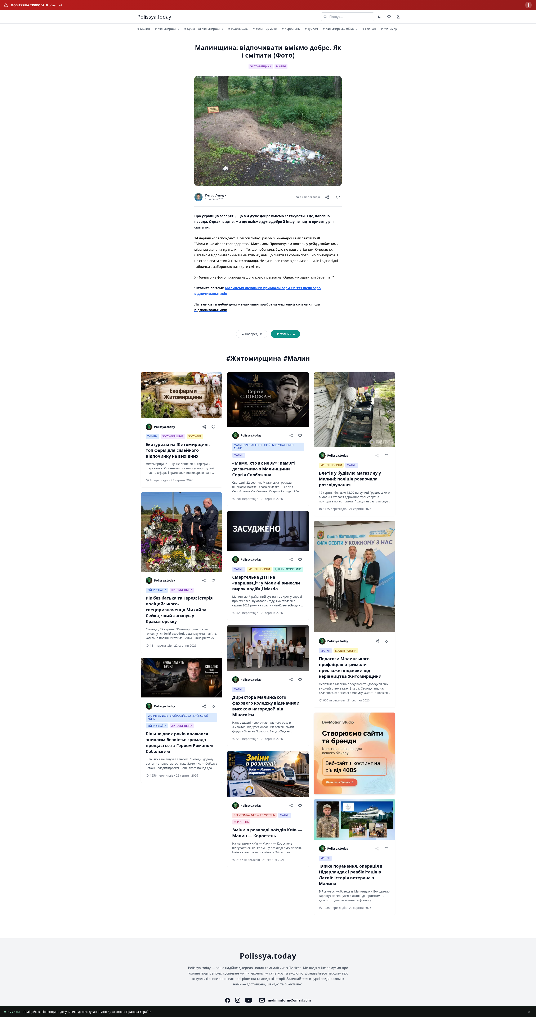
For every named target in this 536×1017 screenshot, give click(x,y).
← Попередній (251, 334)
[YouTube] (248, 1000)
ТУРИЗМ (152, 436)
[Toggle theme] (380, 17)
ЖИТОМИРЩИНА (260, 66)
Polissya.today (154, 16)
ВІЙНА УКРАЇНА (156, 590)
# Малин (143, 29)
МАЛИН (281, 66)
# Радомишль (238, 29)
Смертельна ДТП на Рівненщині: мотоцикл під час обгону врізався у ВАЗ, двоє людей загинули (92, 1012)
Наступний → (285, 334)
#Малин (296, 358)
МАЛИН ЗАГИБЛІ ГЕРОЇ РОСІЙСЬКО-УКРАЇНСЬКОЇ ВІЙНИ (177, 717)
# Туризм (311, 29)
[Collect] (338, 197)
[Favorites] (389, 17)
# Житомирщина (167, 29)
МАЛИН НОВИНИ (259, 569)
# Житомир (389, 29)
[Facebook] (227, 1000)
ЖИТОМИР (194, 436)
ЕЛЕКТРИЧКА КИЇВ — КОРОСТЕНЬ (254, 815)
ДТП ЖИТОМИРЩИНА (288, 569)
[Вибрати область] (528, 5)
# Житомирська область (340, 29)
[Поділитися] (327, 197)
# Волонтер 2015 (265, 29)
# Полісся (369, 29)
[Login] (398, 17)
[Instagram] (237, 1000)
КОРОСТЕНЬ (241, 822)
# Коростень (291, 29)
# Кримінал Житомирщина (203, 29)
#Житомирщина (253, 358)
